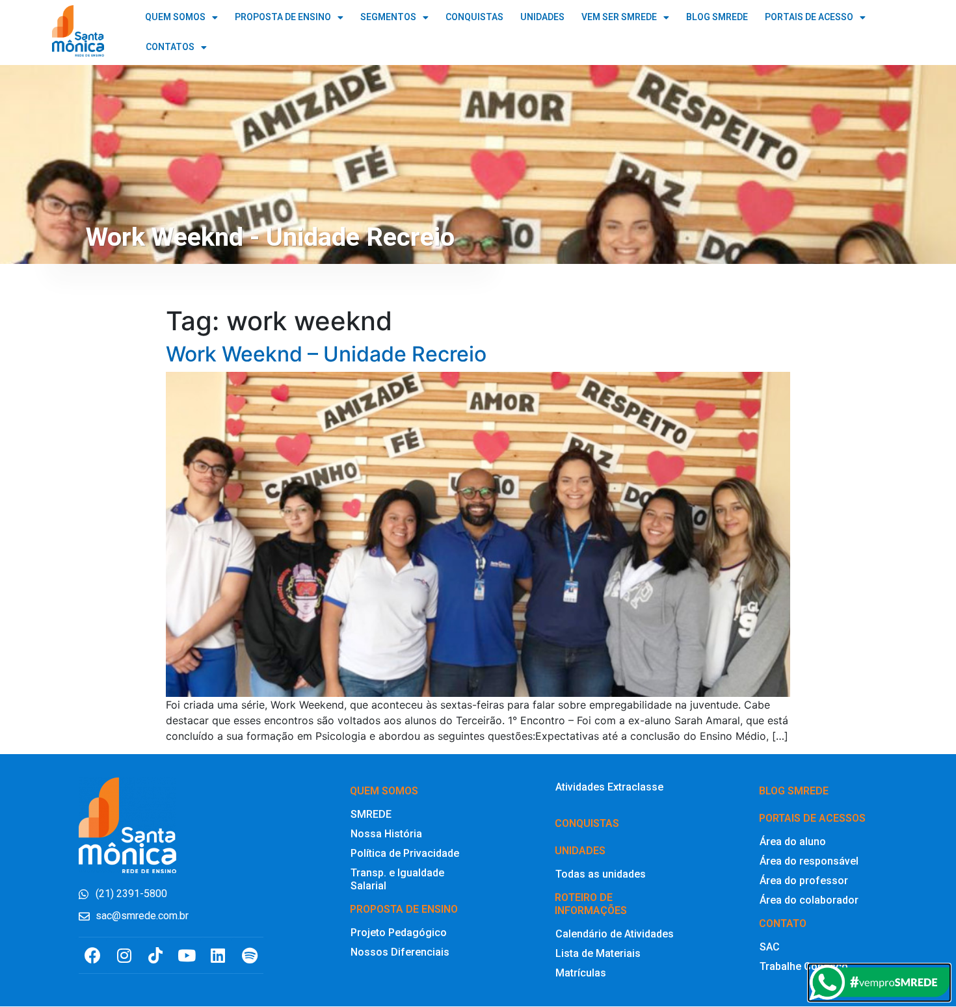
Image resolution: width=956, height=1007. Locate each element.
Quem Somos (175, 17)
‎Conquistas (587, 823)
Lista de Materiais (598, 953)
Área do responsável (809, 861)
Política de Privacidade (405, 853)
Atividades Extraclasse (609, 787)
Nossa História (386, 834)
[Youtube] (187, 955)
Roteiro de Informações (591, 904)
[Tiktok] (155, 955)
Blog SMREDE (794, 791)
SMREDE (371, 814)
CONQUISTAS (474, 17)
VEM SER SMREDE (619, 17)
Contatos (170, 47)
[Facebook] (93, 955)
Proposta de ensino (404, 909)
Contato (782, 923)
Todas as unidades (600, 874)
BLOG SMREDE (717, 17)
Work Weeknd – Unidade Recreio (326, 354)
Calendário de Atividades (614, 934)
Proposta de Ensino (283, 17)
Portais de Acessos (812, 818)
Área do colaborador (809, 900)
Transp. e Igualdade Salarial (397, 879)
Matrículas (580, 973)
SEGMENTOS (388, 17)
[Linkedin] (218, 955)
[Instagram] (124, 955)
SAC (770, 947)
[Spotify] (249, 955)
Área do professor (804, 880)
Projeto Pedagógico (399, 932)
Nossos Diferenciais (400, 952)
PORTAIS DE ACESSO (809, 17)
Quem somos (384, 791)
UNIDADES (542, 17)
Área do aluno (793, 841)
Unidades (580, 850)
